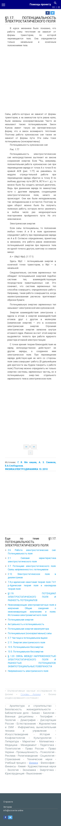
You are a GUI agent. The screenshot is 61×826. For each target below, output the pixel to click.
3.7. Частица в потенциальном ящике (28, 638)
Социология (47, 755)
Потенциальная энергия (20, 619)
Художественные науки (42, 766)
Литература (12, 741)
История (45, 734)
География (46, 716)
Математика (46, 741)
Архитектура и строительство (30, 705)
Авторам (7, 807)
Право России (34, 748)
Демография (27, 720)
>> (59, 7)
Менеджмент (29, 744)
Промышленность (27, 752)
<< (53, 7)
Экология (13, 769)
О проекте (8, 802)
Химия (22, 766)
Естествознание (26, 723)
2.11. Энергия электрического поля (26, 642)
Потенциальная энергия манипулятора (28, 628)
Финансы (10, 766)
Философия (47, 762)
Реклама (10, 755)
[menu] (3, 4)
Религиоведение (28, 755)
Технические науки (39, 759)
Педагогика (47, 744)
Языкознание (34, 773)
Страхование (12, 759)
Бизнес (36, 712)
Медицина (11, 744)
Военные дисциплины (19, 716)
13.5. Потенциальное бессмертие (25, 647)
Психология (47, 752)
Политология (12, 748)
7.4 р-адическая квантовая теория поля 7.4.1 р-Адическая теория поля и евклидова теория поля (32, 585)
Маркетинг (28, 741)
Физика (33, 762)
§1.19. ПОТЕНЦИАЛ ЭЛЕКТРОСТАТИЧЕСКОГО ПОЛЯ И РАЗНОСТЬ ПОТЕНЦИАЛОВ (32, 597)
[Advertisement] (30, 80)
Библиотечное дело (17, 712)
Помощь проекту (40, 4)
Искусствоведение (16, 734)
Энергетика (47, 769)
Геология (10, 720)
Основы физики (31, 694)
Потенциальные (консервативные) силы (30, 633)
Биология (48, 712)
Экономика (29, 769)
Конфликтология (15, 737)
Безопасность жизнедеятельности (28, 709)
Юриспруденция (14, 773)
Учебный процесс (15, 762)
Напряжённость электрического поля (28, 671)
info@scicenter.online (13, 810)
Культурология (42, 737)
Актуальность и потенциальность (26, 624)
